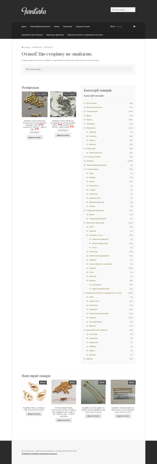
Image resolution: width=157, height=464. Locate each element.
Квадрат (92, 177)
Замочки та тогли (96, 235)
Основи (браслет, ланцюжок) (100, 264)
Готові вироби (92, 111)
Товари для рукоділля (95, 210)
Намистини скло (95, 153)
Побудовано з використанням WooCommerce (39, 454)
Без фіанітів (97, 285)
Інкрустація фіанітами (100, 289)
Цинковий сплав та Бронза (32, 35)
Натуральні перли (83, 26)
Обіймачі (92, 260)
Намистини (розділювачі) (99, 256)
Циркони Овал (95, 198)
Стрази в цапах (92, 169)
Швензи (92, 144)
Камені (57, 26)
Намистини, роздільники (98, 313)
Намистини (91, 148)
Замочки (92, 132)
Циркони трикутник (96, 202)
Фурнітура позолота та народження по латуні (85, 35)
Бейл (91, 227)
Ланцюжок (91, 124)
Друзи (24, 26)
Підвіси (92, 140)
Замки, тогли (94, 301)
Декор (91, 214)
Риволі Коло (94, 186)
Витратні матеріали (94, 107)
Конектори (93, 252)
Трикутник (93, 194)
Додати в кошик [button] (35, 137)
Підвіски (92, 268)
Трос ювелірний (95, 322)
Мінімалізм (67, 26)
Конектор (93, 136)
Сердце (92, 190)
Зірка (91, 173)
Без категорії (92, 103)
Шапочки (92, 276)
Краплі (92, 181)
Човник (92, 206)
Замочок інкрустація (100, 243)
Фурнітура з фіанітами (55, 35)
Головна (27, 47)
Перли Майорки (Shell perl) (40, 26)
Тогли (94, 247)
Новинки (90, 161)
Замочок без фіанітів (100, 239)
